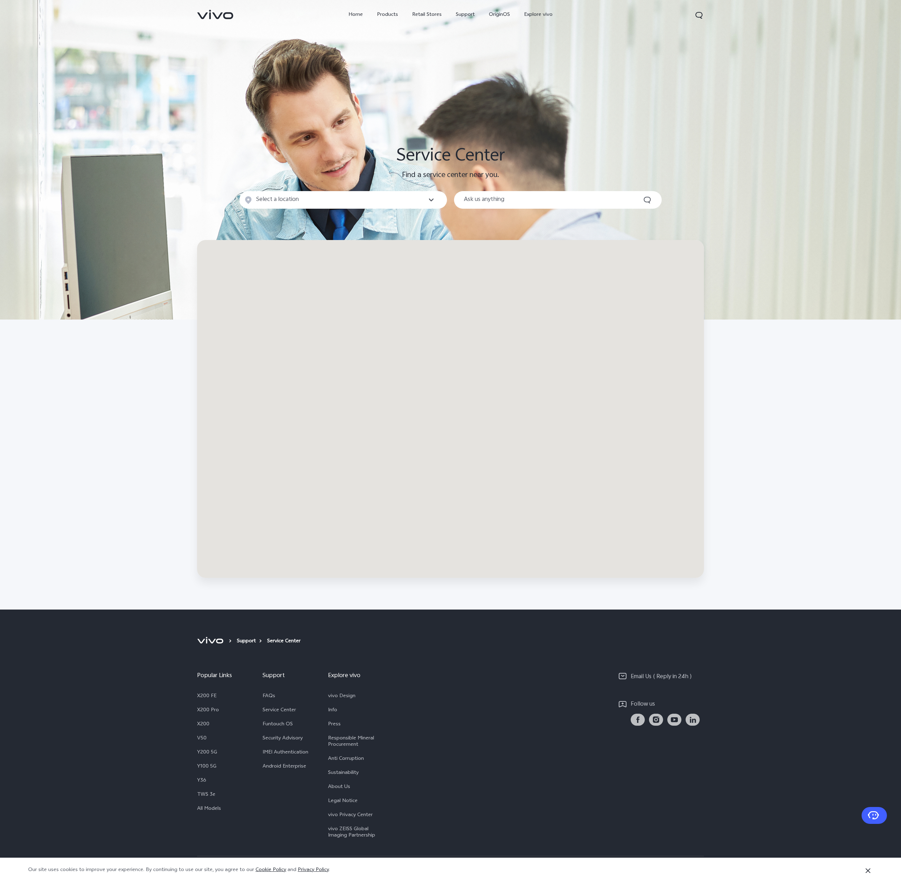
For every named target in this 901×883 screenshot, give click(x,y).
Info (332, 710)
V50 (202, 739)
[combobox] (343, 200)
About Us (339, 787)
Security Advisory (283, 739)
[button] (699, 15)
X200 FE (206, 696)
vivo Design (341, 696)
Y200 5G (207, 753)
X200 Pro (208, 710)
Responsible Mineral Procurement (351, 742)
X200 (203, 724)
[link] (215, 14)
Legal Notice (343, 801)
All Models (209, 809)
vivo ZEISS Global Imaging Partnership (351, 832)
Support (465, 15)
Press (334, 724)
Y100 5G (206, 767)
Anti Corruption (346, 759)
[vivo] (211, 641)
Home (355, 15)
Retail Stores (427, 15)
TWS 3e (206, 795)
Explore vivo (538, 15)
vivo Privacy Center (350, 815)
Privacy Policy (313, 870)
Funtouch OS (278, 724)
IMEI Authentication (285, 753)
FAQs (269, 696)
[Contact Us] (874, 815)
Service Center (279, 710)
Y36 (201, 781)
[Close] (868, 871)
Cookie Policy (271, 870)
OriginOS (499, 15)
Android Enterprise (284, 767)
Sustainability (343, 773)
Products (387, 15)
